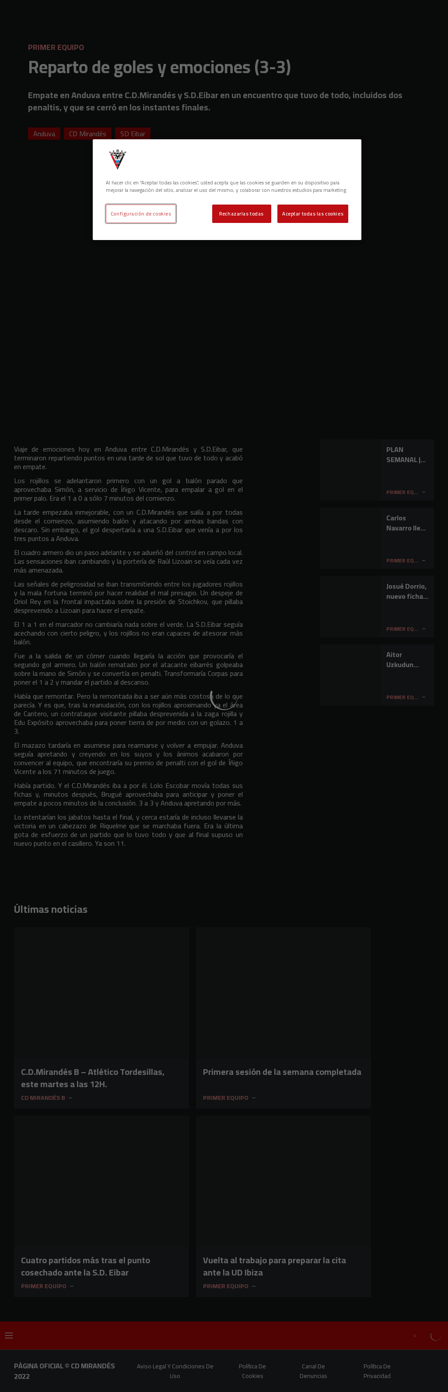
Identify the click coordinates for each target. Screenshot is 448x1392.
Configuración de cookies (141, 213)
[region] (227, 189)
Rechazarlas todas (241, 213)
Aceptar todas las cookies (312, 213)
